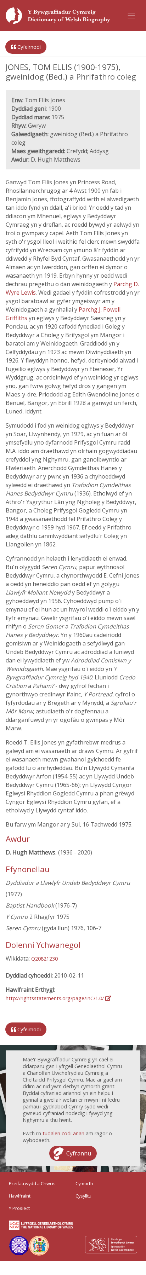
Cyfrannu (78, 1153)
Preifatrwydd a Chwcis (32, 1183)
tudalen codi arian (63, 1133)
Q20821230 (44, 958)
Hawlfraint (19, 1196)
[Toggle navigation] (131, 15)
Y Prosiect (19, 1208)
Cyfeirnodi (28, 47)
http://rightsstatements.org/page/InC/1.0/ (55, 998)
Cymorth (84, 1183)
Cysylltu (83, 1196)
